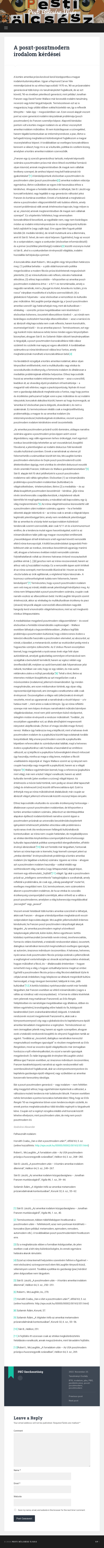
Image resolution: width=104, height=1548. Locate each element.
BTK (71, 1380)
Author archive (20, 1378)
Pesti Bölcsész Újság (51, 11)
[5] (87, 469)
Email (17, 1483)
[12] (27, 985)
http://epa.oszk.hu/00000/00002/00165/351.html (61, 1145)
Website (18, 1497)
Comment (18, 1431)
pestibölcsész (76, 1383)
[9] (23, 769)
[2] (58, 180)
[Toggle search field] (98, 27)
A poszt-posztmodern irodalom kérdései (42, 51)
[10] (38, 847)
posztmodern (75, 1388)
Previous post (76, 1396)
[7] (29, 583)
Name (17, 1470)
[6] (40, 504)
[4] (70, 354)
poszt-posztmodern (79, 1384)
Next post (73, 1400)
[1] (30, 176)
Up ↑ (97, 1542)
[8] (56, 673)
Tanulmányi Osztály (78, 1376)
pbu (85, 1380)
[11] (54, 873)
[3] (63, 246)
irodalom (78, 1380)
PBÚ (91, 1380)
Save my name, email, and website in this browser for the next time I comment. (51, 1510)
